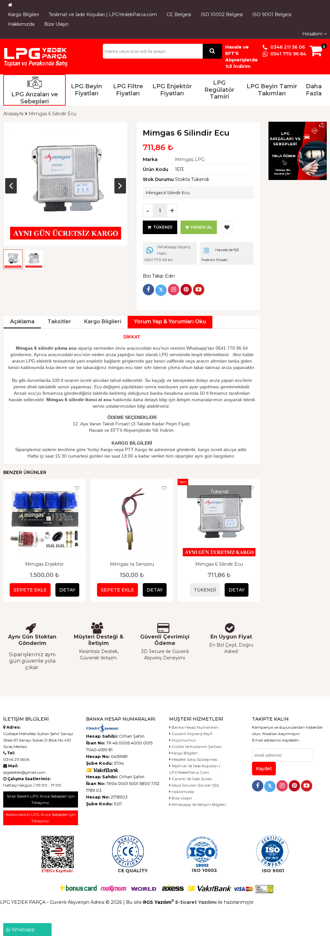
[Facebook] (148, 289)
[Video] (198, 289)
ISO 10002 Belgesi (222, 14)
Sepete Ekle (30, 590)
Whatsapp (22, 929)
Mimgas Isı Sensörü (132, 564)
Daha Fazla (314, 90)
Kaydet (264, 768)
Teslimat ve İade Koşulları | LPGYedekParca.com (103, 14)
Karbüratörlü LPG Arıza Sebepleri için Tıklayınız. (41, 817)
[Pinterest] (186, 289)
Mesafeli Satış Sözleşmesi (193, 759)
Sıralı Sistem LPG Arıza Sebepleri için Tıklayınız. (41, 799)
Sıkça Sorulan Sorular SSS (194, 785)
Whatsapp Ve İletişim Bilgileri (198, 804)
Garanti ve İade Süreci (191, 778)
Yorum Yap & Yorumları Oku (170, 321)
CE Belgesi (179, 14)
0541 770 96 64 (287, 54)
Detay (67, 590)
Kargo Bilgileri (23, 14)
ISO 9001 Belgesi (271, 14)
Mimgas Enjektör (44, 564)
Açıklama (22, 321)
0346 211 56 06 (287, 47)
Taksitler (59, 321)
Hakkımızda (21, 24)
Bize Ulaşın (56, 24)
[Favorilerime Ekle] (227, 227)
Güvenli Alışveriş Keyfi (191, 733)
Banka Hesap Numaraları (194, 727)
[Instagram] (173, 289)
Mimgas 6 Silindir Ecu (219, 564)
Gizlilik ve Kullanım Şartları (196, 746)
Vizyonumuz (183, 740)
